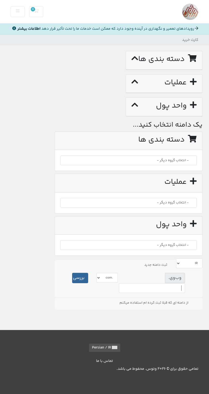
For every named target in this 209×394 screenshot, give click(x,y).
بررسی (79, 277)
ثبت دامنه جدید (155, 264)
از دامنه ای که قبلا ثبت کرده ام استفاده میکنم (153, 303)
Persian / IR (102, 348)
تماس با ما (104, 361)
